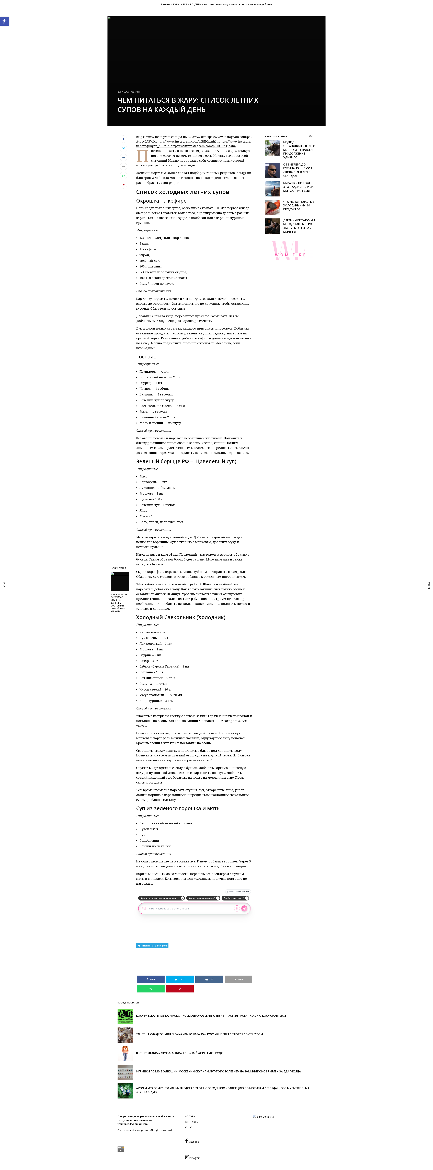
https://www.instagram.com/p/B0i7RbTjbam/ (203, 146)
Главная (165, 4)
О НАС (188, 1127)
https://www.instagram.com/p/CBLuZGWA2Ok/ (170, 137)
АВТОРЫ (190, 1116)
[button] (4, 21)
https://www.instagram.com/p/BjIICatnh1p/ (187, 141)
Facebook (193, 1141)
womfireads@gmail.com (133, 1124)
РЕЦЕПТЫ (195, 4)
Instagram (194, 1158)
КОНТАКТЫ (191, 1122)
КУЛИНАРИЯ (180, 4)
